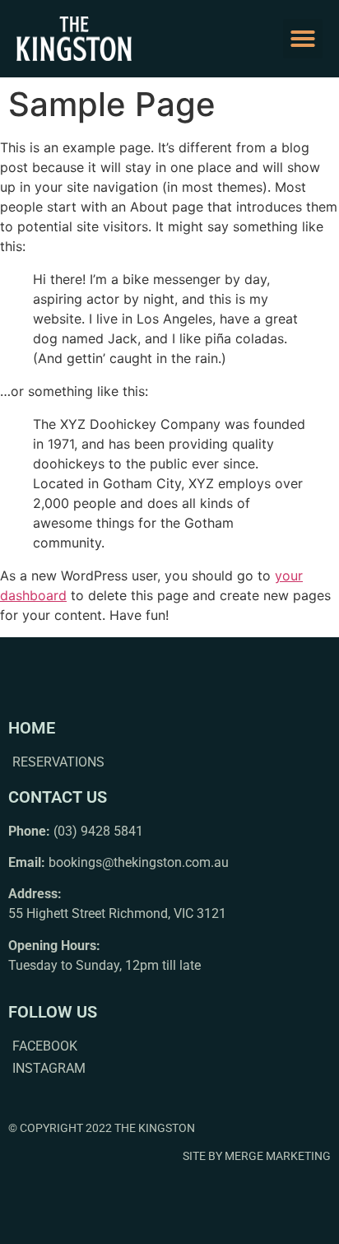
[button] (303, 38)
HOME (31, 728)
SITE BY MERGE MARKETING (257, 1155)
